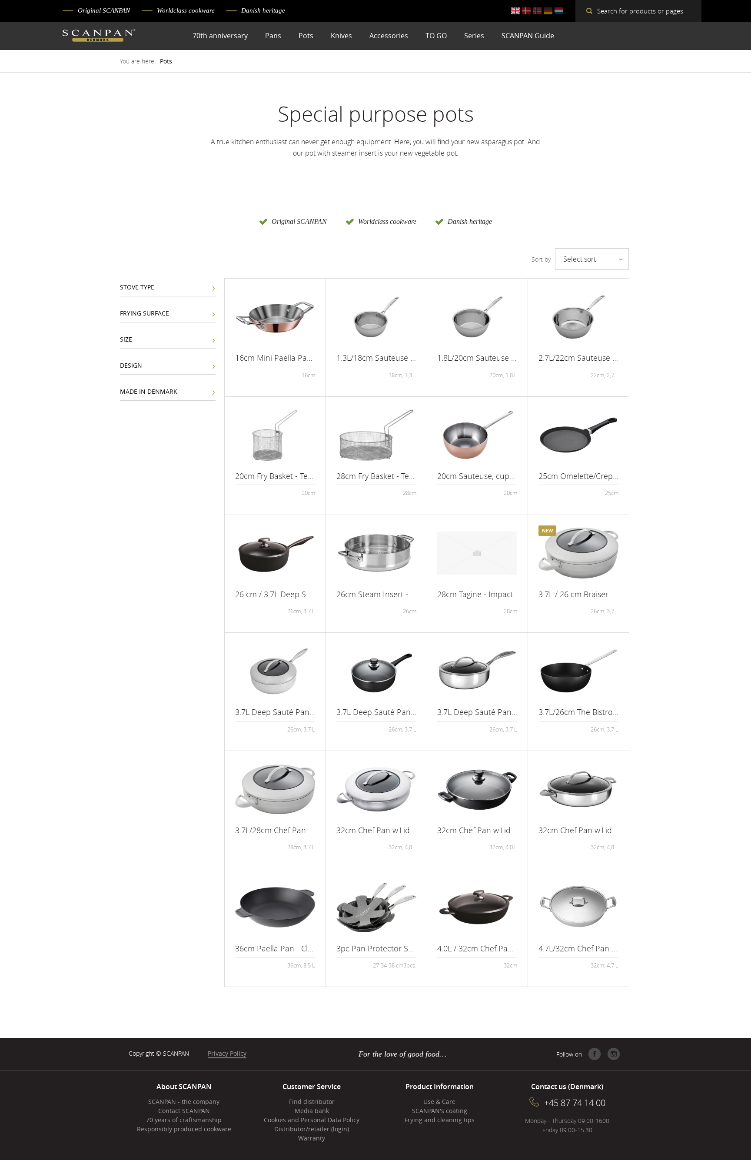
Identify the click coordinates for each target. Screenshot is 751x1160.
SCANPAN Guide (528, 35)
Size (126, 339)
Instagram (613, 1053)
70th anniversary (220, 35)
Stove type (137, 287)
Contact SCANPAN (184, 1111)
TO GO (436, 35)
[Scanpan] (99, 36)
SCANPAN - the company (183, 1101)
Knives (341, 35)
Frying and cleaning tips (440, 1120)
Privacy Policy (227, 1053)
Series (474, 35)
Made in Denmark (148, 391)
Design (131, 365)
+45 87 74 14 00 (574, 1103)
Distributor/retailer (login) (311, 1129)
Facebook (594, 1053)
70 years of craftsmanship (184, 1120)
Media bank (312, 1111)
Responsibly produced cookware (184, 1129)
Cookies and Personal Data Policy (311, 1120)
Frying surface (144, 313)
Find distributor (312, 1101)
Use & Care (439, 1101)
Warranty (311, 1138)
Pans (273, 35)
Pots (306, 35)
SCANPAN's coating (439, 1111)
